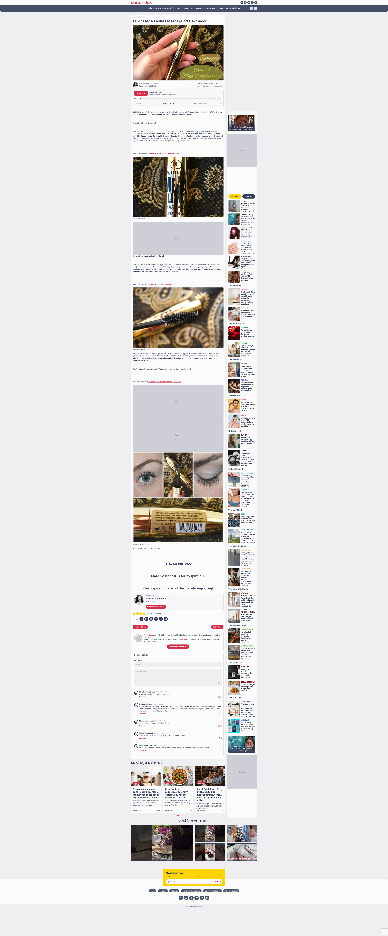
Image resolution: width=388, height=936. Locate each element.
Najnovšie (248, 197)
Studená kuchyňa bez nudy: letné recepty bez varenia (248, 688)
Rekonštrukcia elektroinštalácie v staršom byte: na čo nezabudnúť (248, 602)
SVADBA (228, 8)
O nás (152, 891)
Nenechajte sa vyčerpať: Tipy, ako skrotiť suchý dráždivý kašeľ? (248, 441)
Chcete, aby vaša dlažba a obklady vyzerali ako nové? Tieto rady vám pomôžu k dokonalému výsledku (248, 559)
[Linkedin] (255, 2)
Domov (135, 17)
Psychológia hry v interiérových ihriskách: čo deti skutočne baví (248, 520)
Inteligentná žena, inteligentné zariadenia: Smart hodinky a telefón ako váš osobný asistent (248, 459)
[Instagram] (248, 2)
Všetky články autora (155, 607)
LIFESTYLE (165, 8)
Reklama (174, 891)
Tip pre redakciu (231, 891)
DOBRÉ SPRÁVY (247, 473)
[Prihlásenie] (251, 8)
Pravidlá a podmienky (191, 891)
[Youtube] (245, 2)
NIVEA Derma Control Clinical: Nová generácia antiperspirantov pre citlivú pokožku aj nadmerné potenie (248, 499)
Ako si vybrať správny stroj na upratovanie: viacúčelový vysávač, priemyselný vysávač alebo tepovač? (247, 578)
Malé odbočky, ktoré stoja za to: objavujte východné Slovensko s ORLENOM (248, 481)
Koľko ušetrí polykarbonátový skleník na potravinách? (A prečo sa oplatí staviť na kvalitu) (248, 537)
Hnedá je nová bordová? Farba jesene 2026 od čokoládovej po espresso (247, 276)
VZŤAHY (172, 8)
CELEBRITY (157, 8)
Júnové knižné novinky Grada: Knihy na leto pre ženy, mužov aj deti (248, 727)
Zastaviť (138, 103)
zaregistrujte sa (183, 639)
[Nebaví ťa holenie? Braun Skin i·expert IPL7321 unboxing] (210, 852)
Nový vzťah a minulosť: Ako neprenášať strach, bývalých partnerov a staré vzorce (248, 371)
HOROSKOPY (200, 8)
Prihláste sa (148, 635)
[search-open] (255, 8)
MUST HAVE (245, 308)
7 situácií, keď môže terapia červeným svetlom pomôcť (247, 333)
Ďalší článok (217, 627)
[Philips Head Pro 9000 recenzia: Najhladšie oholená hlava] (242, 833)
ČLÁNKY (244, 435)
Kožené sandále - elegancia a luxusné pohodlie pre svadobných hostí (248, 314)
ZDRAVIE (186, 8)
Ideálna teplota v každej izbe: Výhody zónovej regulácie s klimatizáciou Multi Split (248, 653)
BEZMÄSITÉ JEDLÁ (248, 682)
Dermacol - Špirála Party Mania (160, 284)
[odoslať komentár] (219, 682)
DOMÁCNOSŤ (246, 550)
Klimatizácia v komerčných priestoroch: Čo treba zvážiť (247, 618)
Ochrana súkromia (212, 891)
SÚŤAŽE (234, 8)
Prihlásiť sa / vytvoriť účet (178, 647)
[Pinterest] (252, 2)
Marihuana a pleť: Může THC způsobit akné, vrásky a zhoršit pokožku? (248, 422)
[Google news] (202, 898)
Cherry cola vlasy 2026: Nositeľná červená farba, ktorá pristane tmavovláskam (248, 232)
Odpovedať (142, 697)
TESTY (193, 8)
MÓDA (212, 8)
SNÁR (207, 8)
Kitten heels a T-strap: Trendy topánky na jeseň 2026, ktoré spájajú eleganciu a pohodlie (248, 262)
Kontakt (163, 891)
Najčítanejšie (234, 197)
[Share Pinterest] (156, 619)
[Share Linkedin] (161, 619)
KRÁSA (150, 8)
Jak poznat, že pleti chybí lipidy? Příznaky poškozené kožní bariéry (248, 406)
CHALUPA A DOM (247, 629)
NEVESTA (244, 289)
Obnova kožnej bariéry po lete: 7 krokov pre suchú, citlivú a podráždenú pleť (248, 218)
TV (239, 8)
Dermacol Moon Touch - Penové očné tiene (165, 153)
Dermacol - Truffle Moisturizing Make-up (164, 382)
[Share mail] (166, 619)
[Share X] (151, 619)
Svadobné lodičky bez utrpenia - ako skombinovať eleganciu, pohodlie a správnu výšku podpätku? (248, 298)
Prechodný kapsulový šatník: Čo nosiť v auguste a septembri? (248, 205)
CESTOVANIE (220, 8)
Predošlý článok (140, 627)
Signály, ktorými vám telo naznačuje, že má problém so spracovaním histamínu (248, 351)
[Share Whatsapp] (146, 619)
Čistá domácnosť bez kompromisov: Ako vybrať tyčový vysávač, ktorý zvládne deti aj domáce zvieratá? (248, 710)
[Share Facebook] (141, 619)
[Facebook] (241, 2)
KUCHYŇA (245, 666)
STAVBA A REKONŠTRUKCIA (248, 594)
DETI (243, 514)
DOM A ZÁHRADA (248, 530)
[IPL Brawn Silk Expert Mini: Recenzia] (242, 852)
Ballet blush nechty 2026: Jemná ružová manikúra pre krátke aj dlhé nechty (246, 246)
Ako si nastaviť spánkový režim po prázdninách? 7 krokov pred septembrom (247, 387)
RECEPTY (179, 8)
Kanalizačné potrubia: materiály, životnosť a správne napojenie (246, 637)
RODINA (244, 380)
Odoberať (218, 881)
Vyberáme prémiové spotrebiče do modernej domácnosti (246, 673)
